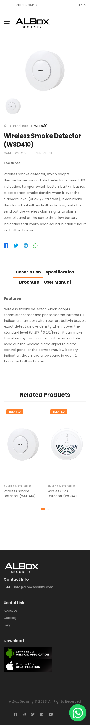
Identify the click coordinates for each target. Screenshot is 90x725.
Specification (60, 272)
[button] (43, 509)
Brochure (29, 282)
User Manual (57, 282)
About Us (11, 610)
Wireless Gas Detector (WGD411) (63, 493)
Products (20, 125)
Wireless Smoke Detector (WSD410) (20, 493)
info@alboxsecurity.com (33, 587)
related (15, 412)
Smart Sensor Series (17, 486)
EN (80, 5)
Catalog (10, 618)
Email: (8, 587)
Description (28, 272)
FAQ (7, 625)
